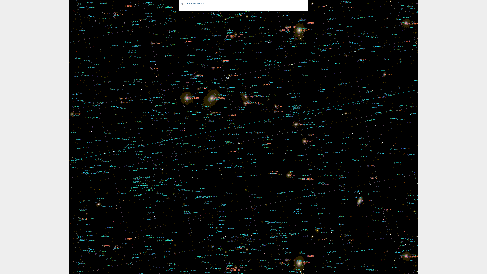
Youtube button (484, 9)
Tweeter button (484, 2)
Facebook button (484, 5)
